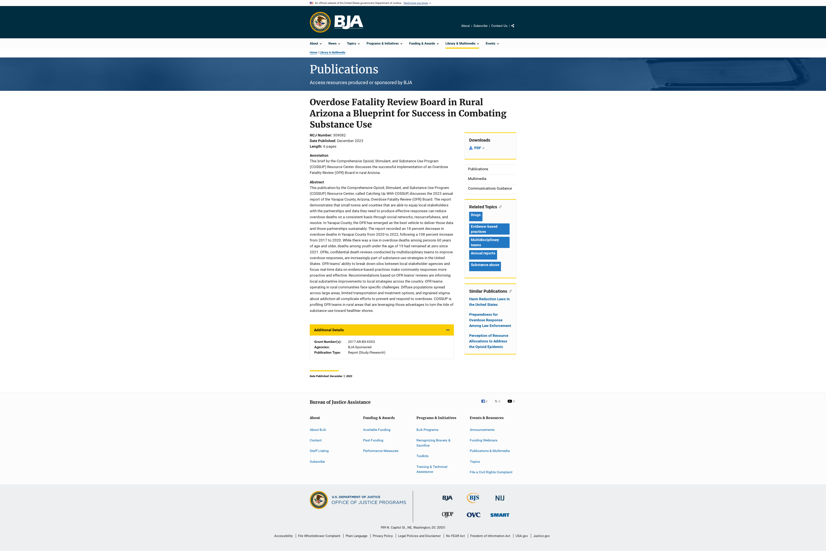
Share (516, 29)
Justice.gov (541, 536)
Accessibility (283, 536)
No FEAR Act (455, 536)
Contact (316, 440)
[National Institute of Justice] (500, 501)
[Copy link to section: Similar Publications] (509, 291)
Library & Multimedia (332, 52)
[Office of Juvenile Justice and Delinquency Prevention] (447, 518)
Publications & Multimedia (490, 451)
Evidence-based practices (484, 229)
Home (313, 52)
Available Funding (376, 430)
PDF (478, 148)
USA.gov (522, 536)
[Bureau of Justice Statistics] (474, 504)
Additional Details (329, 330)
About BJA (318, 430)
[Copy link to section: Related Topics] (499, 206)
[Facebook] (486, 404)
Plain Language (356, 536)
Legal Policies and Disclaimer (419, 536)
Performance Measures (380, 451)
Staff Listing (319, 451)
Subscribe (480, 26)
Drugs (476, 215)
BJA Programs (427, 430)
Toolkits (422, 456)
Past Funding (373, 440)
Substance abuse (485, 265)
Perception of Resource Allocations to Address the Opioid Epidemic (488, 341)
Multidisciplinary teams (485, 242)
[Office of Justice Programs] (320, 22)
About (465, 26)
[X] (499, 404)
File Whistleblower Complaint (319, 536)
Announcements (482, 430)
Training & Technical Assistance (431, 469)
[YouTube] (512, 404)
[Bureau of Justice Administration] (447, 501)
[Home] (348, 22)
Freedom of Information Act (490, 536)
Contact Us (499, 26)
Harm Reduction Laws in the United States (489, 302)
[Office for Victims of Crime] (474, 518)
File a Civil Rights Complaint (491, 472)
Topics (475, 462)
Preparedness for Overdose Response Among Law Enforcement (490, 320)
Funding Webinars (483, 440)
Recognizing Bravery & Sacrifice (433, 442)
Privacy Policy (383, 536)
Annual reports (483, 253)
